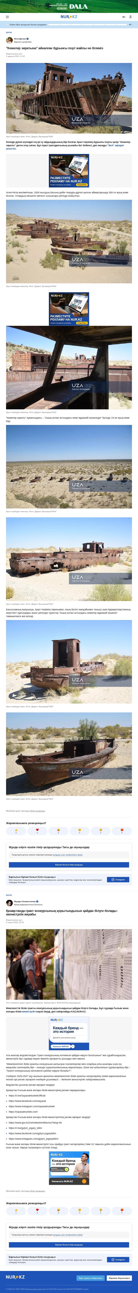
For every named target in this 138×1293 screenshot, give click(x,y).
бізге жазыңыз (38, 811)
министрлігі (29, 1011)
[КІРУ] (130, 17)
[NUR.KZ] (69, 17)
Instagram (120, 880)
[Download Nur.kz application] (69, 6)
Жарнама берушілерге (119, 1278)
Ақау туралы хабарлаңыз (91, 1278)
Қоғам (9, 32)
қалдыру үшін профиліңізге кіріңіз (67, 855)
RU (124, 17)
